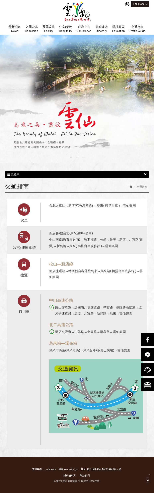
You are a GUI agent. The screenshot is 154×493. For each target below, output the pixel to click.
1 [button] (71, 157)
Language (139, 4)
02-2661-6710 (71, 469)
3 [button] (83, 157)
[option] (77, 99)
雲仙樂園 (77, 11)
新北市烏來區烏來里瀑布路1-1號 (104, 469)
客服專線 (37, 469)
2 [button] (77, 157)
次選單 (14, 174)
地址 (83, 469)
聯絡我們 (85, 475)
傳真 (60, 469)
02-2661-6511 (49, 469)
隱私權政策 (70, 475)
